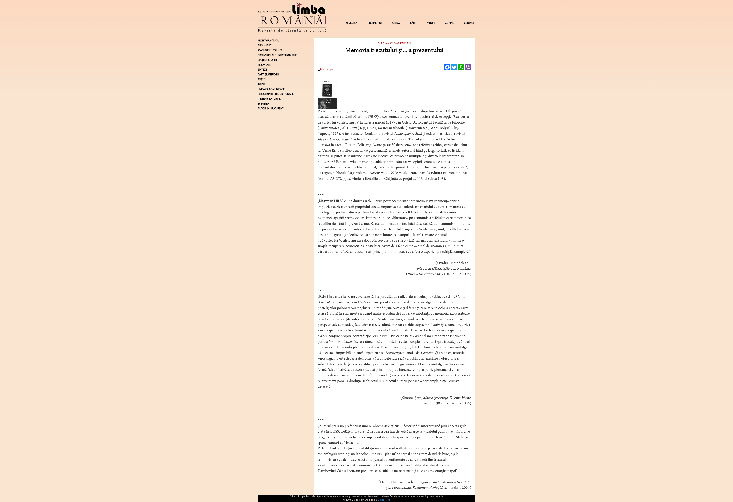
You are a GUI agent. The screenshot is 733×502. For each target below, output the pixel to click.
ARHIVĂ (396, 23)
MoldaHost (383, 500)
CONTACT (469, 23)
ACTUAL (449, 23)
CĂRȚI (413, 23)
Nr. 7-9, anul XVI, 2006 (388, 43)
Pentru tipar (327, 69)
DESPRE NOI (375, 23)
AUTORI (431, 23)
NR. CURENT (352, 23)
